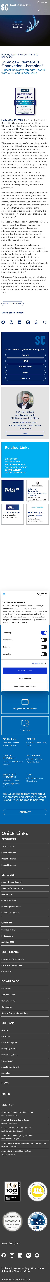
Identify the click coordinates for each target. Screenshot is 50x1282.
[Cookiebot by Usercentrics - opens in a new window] (37, 594)
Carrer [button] (25, 355)
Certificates (6, 971)
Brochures (6, 988)
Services (8, 874)
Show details (37, 664)
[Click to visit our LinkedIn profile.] (19, 322)
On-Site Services (8, 900)
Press (5, 1094)
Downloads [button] (25, 367)
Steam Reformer (8, 853)
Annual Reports (8, 995)
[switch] (44, 640)
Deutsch (43, 2)
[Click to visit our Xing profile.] (28, 322)
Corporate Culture (9, 1055)
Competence (10, 952)
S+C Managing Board (16, 467)
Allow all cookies (25, 671)
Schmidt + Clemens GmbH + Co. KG (17, 1112)
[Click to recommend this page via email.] (44, 322)
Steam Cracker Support (11, 882)
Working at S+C (8, 930)
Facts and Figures (9, 1042)
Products (8, 839)
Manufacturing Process (11, 965)
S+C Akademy (7, 936)
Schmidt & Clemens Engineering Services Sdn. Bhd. (24, 1143)
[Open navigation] (46, 12)
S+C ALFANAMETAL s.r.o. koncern (16, 1128)
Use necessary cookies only (25, 686)
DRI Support (7, 894)
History (4, 1030)
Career (6, 922)
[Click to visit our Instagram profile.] (11, 322)
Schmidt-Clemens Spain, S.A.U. (15, 1120)
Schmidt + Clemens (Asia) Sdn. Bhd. (17, 1135)
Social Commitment (10, 1067)
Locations (5, 1036)
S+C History (11, 459)
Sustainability (13, 470)
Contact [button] (25, 378)
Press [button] (25, 372)
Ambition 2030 (7, 942)
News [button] (25, 361)
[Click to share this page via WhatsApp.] (36, 322)
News (5, 1083)
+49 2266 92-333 (28, 422)
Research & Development (12, 959)
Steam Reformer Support (12, 888)
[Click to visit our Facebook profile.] (3, 322)
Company (8, 1023)
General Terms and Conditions (14, 1013)
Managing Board (8, 1048)
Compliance (6, 1073)
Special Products (8, 865)
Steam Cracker (7, 846)
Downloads (10, 981)
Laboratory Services (10, 913)
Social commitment (15, 473)
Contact (25, 433)
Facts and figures (15, 464)
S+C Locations (12, 461)
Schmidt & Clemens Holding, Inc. (16, 1151)
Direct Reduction (8, 859)
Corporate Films (8, 1001)
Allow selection (25, 678)
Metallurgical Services (11, 906)
